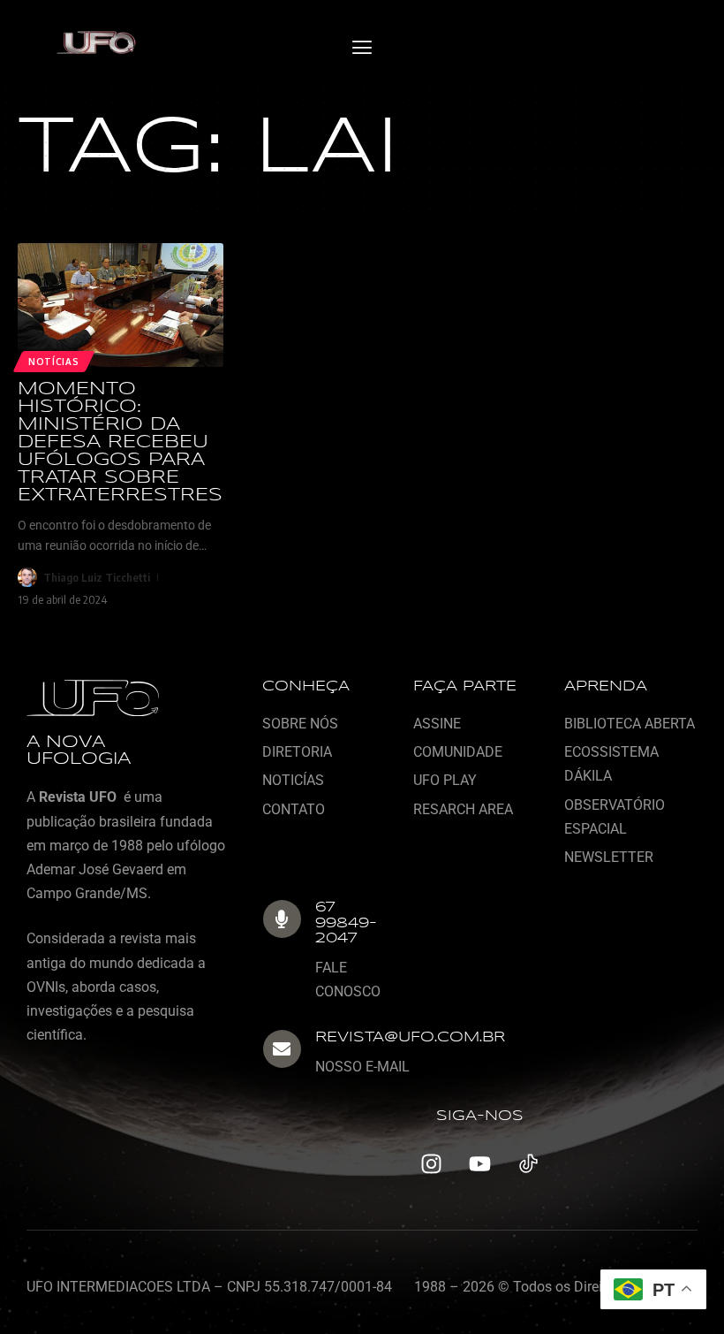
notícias (53, 361)
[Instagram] (431, 1163)
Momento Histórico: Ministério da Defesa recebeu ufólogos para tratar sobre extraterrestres (120, 442)
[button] (361, 48)
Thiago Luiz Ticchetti (96, 577)
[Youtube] (479, 1163)
